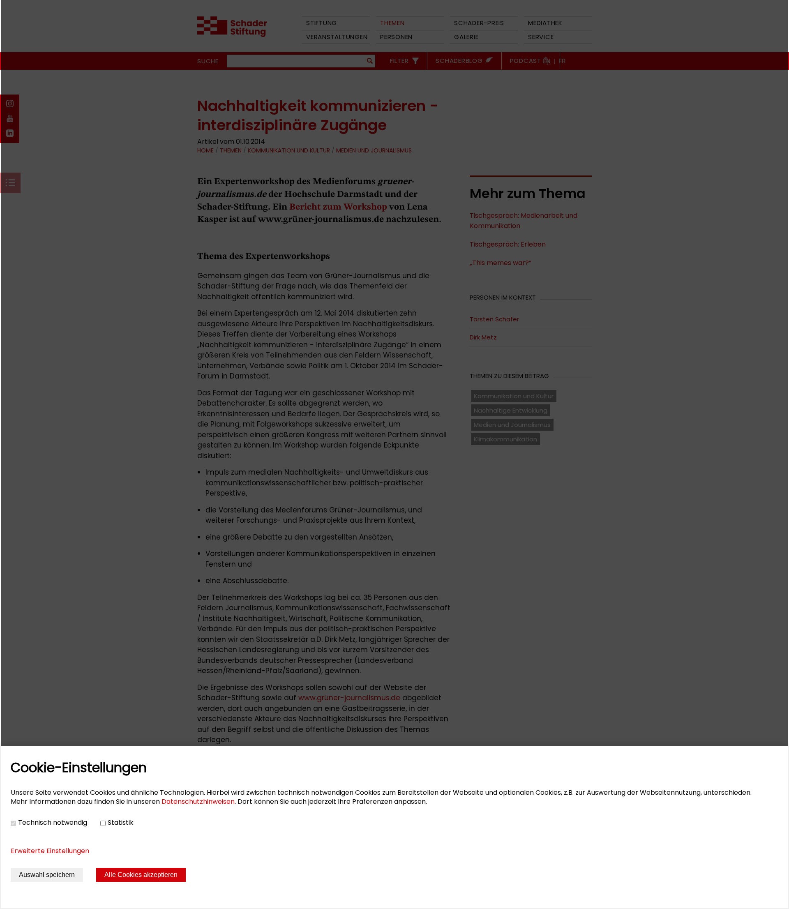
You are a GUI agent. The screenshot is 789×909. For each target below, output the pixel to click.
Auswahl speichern (47, 874)
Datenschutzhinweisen (198, 801)
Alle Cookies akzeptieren (141, 874)
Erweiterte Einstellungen (50, 851)
